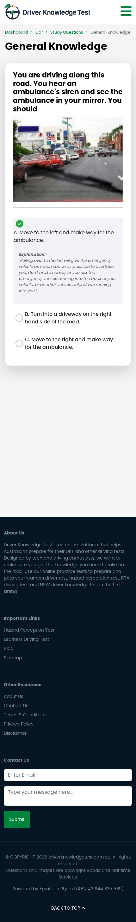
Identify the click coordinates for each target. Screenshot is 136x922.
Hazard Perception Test (29, 630)
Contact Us (16, 706)
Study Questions (66, 32)
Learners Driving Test (26, 639)
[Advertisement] (68, 444)
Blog (8, 649)
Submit (16, 819)
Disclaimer (15, 733)
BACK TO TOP (66, 908)
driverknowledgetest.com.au (79, 857)
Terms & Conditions (25, 715)
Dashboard (16, 32)
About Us (13, 696)
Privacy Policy (19, 724)
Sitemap (13, 658)
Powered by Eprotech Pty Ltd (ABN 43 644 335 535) (68, 889)
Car (39, 32)
